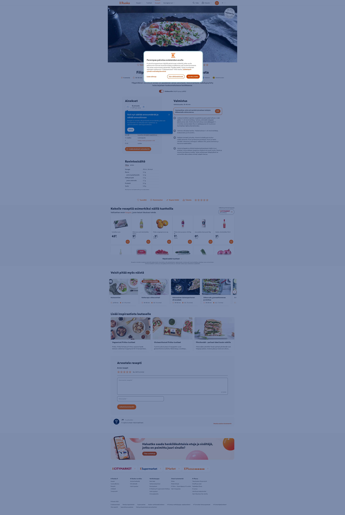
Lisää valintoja (151, 76)
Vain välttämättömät (176, 76)
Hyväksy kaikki (193, 76)
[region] (173, 66)
